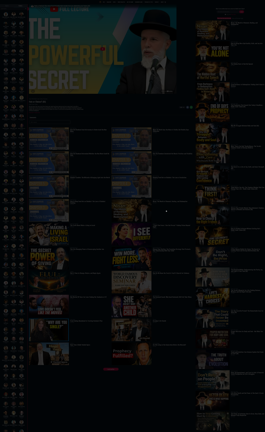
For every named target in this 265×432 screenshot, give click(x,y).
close (166, 211)
